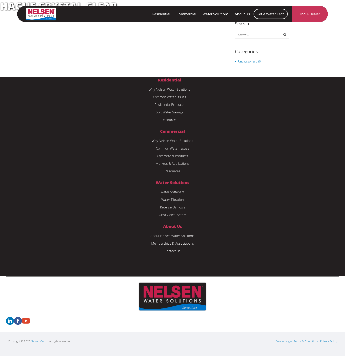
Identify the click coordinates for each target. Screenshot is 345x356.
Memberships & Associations (172, 243)
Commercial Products (172, 156)
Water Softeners (172, 192)
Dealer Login (284, 341)
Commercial (186, 14)
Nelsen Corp (38, 341)
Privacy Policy (328, 341)
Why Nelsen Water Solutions (169, 89)
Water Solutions (215, 14)
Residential (161, 14)
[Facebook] (18, 323)
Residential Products (169, 104)
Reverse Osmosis (172, 207)
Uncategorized (248, 61)
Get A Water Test (270, 14)
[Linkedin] (10, 323)
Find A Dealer (309, 14)
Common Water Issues (169, 97)
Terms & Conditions (306, 341)
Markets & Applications (172, 163)
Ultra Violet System (172, 215)
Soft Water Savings (169, 112)
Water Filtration (172, 199)
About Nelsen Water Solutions (173, 236)
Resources (169, 120)
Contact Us (173, 251)
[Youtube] (26, 323)
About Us (242, 14)
